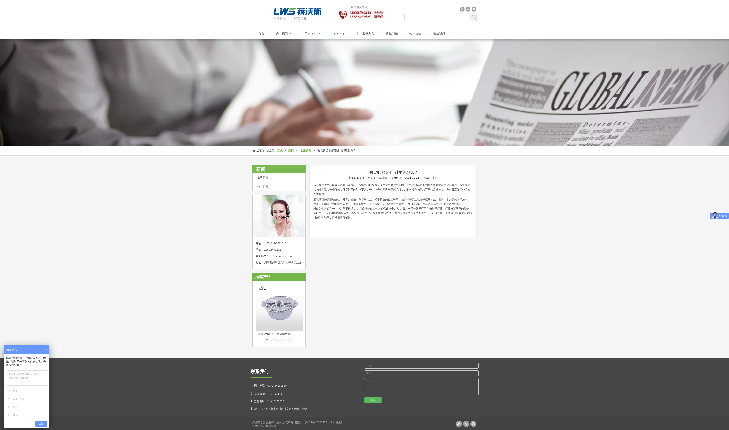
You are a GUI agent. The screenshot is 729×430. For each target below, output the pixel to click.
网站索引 (338, 422)
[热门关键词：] (473, 17)
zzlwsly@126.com (281, 255)
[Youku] (468, 9)
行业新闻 (262, 186)
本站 (435, 177)
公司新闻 (262, 177)
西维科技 (271, 426)
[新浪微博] (462, 9)
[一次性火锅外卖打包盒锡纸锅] (279, 307)
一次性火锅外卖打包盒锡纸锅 (273, 333)
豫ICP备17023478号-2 (318, 422)
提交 (373, 400)
